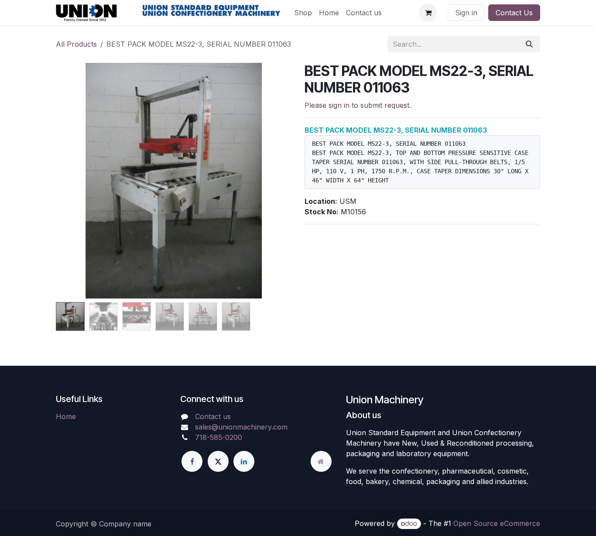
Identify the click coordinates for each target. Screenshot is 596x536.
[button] (76, 180)
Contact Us (514, 12)
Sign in (466, 12)
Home (66, 416)
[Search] (529, 44)
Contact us (213, 416)
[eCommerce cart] (428, 12)
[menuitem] (303, 12)
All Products (76, 44)
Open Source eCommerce (496, 523)
